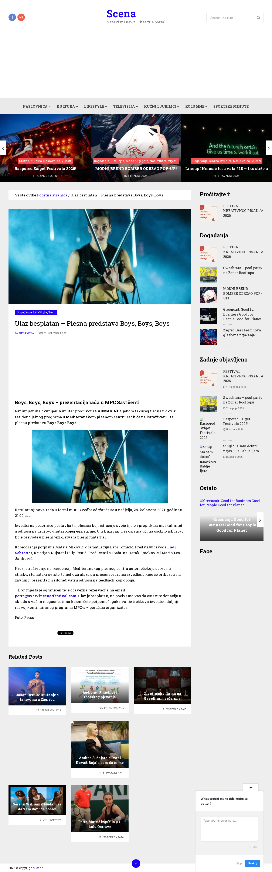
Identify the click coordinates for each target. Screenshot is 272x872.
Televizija (124, 106)
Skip (239, 863)
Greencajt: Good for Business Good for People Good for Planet (242, 314)
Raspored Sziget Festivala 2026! (236, 421)
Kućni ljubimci (160, 106)
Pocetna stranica (52, 195)
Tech (52, 312)
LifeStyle (94, 106)
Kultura (66, 106)
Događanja (24, 312)
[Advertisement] (136, 66)
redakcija (26, 333)
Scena (121, 13)
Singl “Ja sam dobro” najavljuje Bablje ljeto (241, 448)
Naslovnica (35, 106)
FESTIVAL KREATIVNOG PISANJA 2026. (243, 211)
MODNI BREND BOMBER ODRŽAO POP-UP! (242, 293)
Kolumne (194, 106)
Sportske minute (231, 106)
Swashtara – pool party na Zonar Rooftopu (242, 270)
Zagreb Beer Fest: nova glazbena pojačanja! (242, 332)
